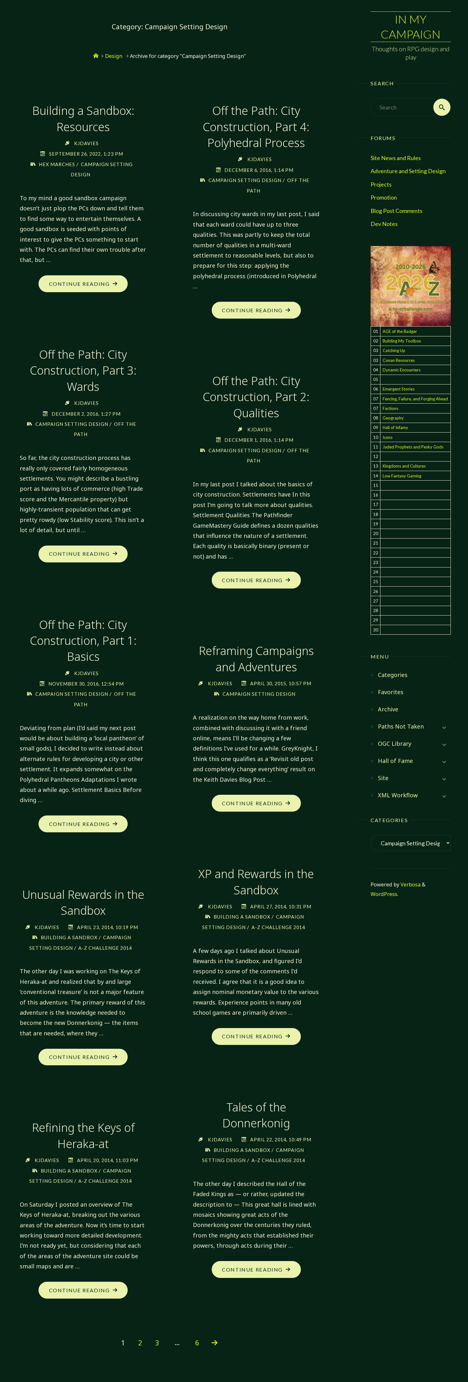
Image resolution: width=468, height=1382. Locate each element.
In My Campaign (411, 26)
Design (113, 56)
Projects (381, 184)
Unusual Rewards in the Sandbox (83, 902)
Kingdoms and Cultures (404, 466)
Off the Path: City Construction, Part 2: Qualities (256, 397)
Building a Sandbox (242, 917)
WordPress (384, 894)
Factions (390, 408)
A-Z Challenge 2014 (278, 927)
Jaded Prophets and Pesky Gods (413, 446)
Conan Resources (399, 360)
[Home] (95, 56)
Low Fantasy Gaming (402, 475)
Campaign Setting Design (245, 180)
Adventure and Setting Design (408, 170)
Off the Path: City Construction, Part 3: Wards (83, 370)
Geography (393, 417)
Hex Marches (57, 164)
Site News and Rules (396, 157)
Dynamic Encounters (402, 369)
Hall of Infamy (395, 427)
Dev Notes (384, 223)
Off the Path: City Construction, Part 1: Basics (83, 641)
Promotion (384, 197)
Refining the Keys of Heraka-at (83, 1135)
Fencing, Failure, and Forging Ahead (415, 398)
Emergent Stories (399, 388)
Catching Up (394, 350)
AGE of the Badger (400, 331)
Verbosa (410, 884)
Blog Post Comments (396, 210)
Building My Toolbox (402, 340)
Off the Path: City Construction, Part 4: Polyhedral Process (256, 127)
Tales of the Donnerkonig (256, 1115)
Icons (388, 437)
